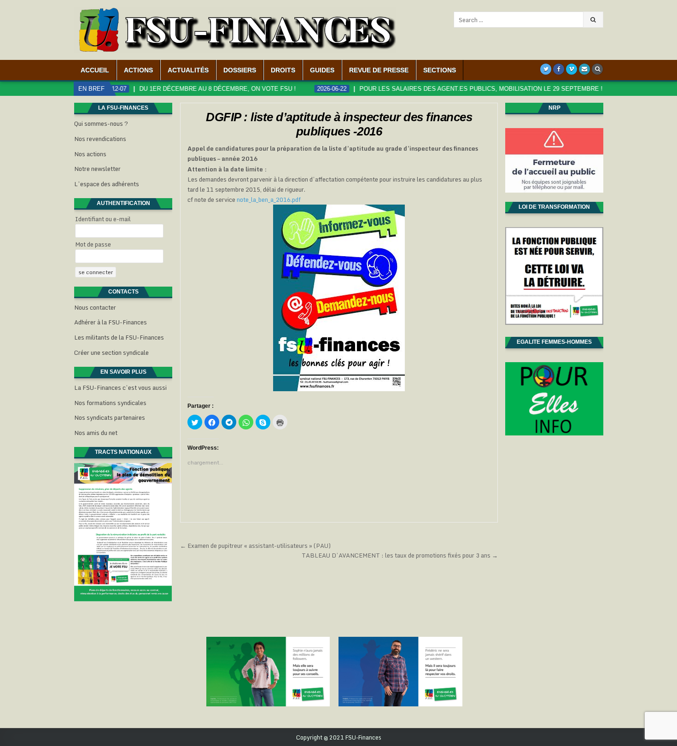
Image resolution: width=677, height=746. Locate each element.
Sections (439, 70)
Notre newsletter (97, 169)
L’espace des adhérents (106, 184)
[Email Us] (584, 69)
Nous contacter (95, 307)
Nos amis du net (95, 433)
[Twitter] (545, 69)
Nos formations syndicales (110, 403)
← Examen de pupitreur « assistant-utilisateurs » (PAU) (255, 545)
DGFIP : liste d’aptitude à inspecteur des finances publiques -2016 (339, 124)
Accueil (95, 70)
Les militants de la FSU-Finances (119, 337)
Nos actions (90, 154)
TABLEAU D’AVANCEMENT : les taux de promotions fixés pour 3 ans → (400, 555)
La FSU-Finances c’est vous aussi (120, 387)
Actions (138, 70)
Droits (283, 70)
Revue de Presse (379, 70)
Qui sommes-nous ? (101, 123)
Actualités (188, 70)
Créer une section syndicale (111, 352)
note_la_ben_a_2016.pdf (269, 199)
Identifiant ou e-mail (103, 219)
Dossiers (239, 70)
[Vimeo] (571, 69)
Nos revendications (100, 139)
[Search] (597, 69)
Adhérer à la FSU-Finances (110, 322)
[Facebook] (558, 69)
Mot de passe (93, 244)
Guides (322, 70)
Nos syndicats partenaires (109, 417)
